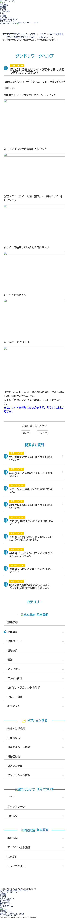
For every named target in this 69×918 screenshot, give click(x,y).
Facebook (5, 902)
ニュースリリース (6, 18)
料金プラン (4, 10)
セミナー (3, 13)
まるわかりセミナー (7, 898)
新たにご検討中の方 (7, 890)
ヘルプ (43, 34)
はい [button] (26, 433)
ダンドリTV (6, 903)
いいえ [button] (43, 433)
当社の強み (4, 5)
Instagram (5, 905)
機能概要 (3, 6)
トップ (2, 3)
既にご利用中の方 (21, 890)
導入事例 (3, 8)
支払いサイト (44, 37)
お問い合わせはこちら (8, 23)
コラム (2, 14)
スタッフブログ (7, 906)
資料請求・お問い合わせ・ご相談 (12, 914)
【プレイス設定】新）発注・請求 (20, 37)
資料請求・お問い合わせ (9, 19)
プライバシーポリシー (8, 21)
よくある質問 (5, 11)
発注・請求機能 (56, 34)
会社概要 (3, 16)
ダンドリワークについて (8, 892)
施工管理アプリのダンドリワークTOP (18, 34)
